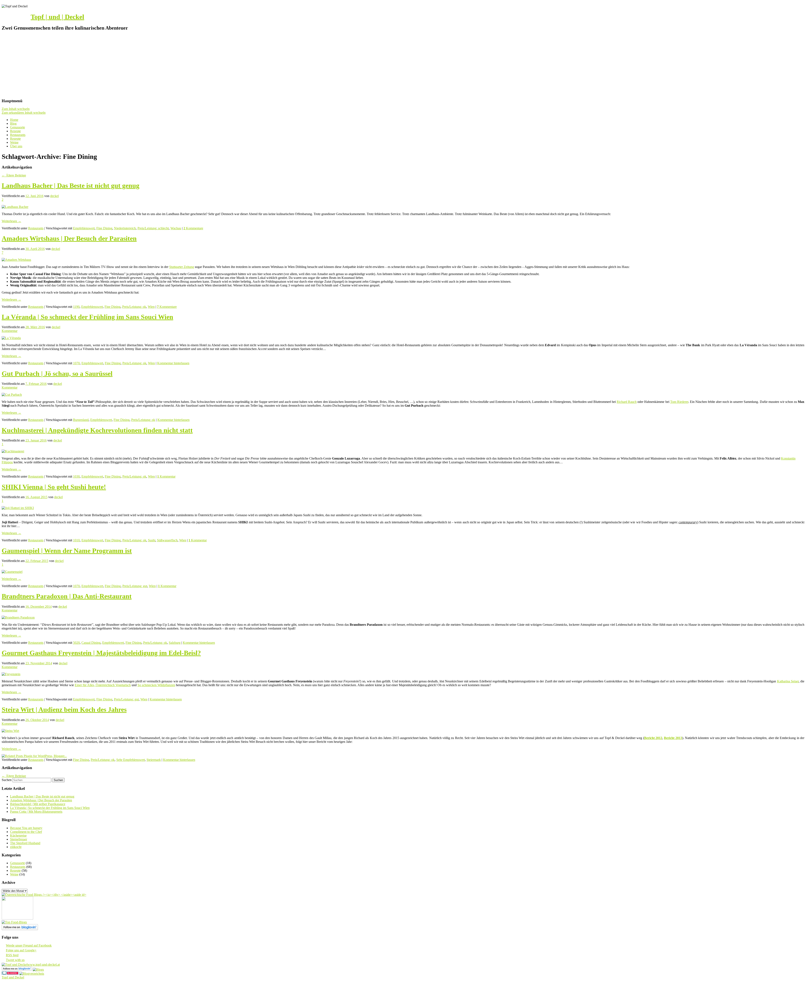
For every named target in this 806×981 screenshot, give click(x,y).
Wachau (175, 228)
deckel (54, 196)
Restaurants (17, 135)
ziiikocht (15, 847)
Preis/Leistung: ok (134, 306)
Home (14, 119)
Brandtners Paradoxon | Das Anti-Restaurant (67, 596)
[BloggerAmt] (31, 973)
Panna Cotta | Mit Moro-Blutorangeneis (36, 811)
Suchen (7, 780)
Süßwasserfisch (167, 540)
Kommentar (166, 476)
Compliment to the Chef (26, 831)
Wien (151, 306)
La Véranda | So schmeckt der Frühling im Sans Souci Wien (87, 317)
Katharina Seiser (788, 681)
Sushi (151, 540)
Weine (14, 142)
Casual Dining (91, 642)
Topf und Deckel (13, 977)
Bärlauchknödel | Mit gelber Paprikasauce (37, 804)
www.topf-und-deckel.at (43, 964)
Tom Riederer (679, 402)
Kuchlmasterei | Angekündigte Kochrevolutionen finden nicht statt (97, 430)
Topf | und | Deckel (57, 17)
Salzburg (175, 642)
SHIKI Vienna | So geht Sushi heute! (54, 487)
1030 (76, 476)
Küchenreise (18, 835)
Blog (13, 123)
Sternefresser (18, 839)
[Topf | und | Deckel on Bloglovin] (20, 929)
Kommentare (193, 228)
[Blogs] (38, 969)
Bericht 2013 (673, 738)
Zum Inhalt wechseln (16, 109)
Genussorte (17, 127)
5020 (76, 642)
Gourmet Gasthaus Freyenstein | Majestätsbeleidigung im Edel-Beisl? (101, 653)
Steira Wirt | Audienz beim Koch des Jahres (64, 709)
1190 (76, 306)
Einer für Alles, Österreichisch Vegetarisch (103, 685)
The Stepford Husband (25, 843)
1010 (76, 540)
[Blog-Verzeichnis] (10, 973)
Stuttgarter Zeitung (181, 267)
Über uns (16, 146)
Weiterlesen (11, 221)
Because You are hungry (26, 828)
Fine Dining (104, 228)
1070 (76, 363)
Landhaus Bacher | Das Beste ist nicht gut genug (70, 185)
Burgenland (81, 420)
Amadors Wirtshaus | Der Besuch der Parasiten (69, 238)
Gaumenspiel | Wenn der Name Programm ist (67, 550)
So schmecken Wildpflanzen (156, 685)
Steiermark (154, 760)
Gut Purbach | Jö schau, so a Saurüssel (57, 373)
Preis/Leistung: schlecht (153, 228)
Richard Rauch (627, 402)
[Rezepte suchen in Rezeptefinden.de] (14, 922)
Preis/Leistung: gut (134, 586)
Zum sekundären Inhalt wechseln (24, 112)
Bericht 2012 (653, 738)
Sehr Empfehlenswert (130, 760)
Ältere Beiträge (14, 175)
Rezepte (15, 131)
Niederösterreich (125, 228)
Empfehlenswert (84, 228)
